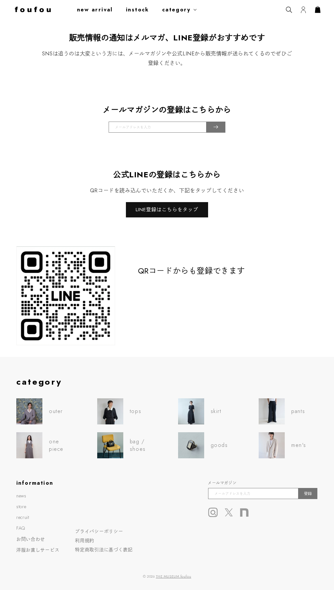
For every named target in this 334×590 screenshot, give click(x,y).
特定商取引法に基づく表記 (103, 549)
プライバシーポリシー (99, 531)
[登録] (215, 127)
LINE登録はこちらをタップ (167, 209)
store (21, 506)
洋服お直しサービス (37, 550)
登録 (308, 493)
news (21, 496)
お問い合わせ (30, 539)
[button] (180, 9)
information (34, 483)
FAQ (20, 528)
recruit (22, 517)
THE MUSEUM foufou (173, 576)
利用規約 (84, 540)
